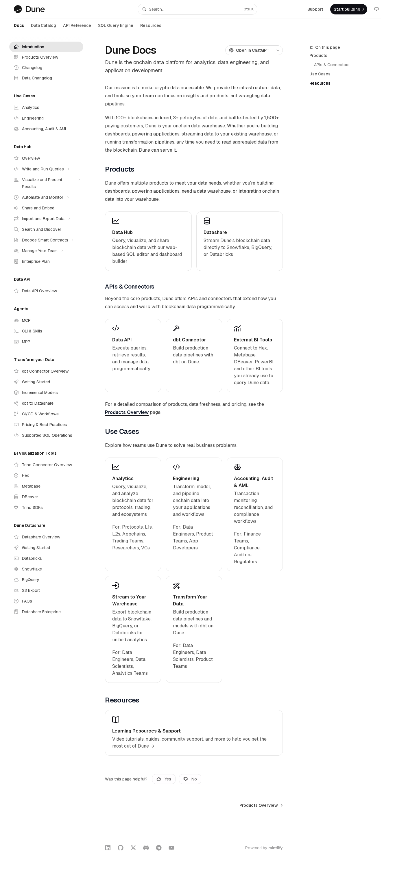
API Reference (77, 25)
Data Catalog (43, 25)
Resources (150, 25)
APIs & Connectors (332, 64)
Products (318, 55)
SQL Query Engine (115, 25)
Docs (19, 25)
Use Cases (320, 74)
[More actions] (278, 50)
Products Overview (127, 412)
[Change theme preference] (376, 9)
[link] (148, 241)
